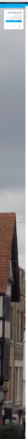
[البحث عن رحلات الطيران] (27, 7)
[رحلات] (27, 15)
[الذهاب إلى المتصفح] (27, 13)
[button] (1, 3)
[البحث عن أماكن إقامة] (27, 8)
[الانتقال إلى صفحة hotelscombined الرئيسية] (22, 4)
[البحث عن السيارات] (27, 10)
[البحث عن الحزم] (27, 11)
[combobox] (18, 15)
